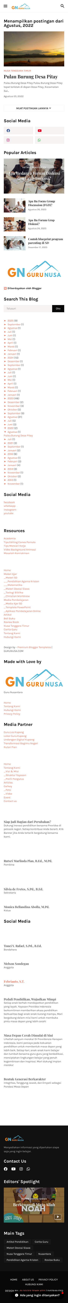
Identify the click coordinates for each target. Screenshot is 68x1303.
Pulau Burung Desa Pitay (31, 76)
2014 (10, 469)
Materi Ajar (10, 574)
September (14, 324)
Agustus (12, 328)
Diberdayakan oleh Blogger (25, 288)
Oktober (12, 409)
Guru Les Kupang (14, 732)
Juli (10, 331)
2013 (10, 480)
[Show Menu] (5, 6)
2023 (11, 398)
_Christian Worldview (17, 596)
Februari (12, 350)
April (10, 342)
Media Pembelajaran (16, 600)
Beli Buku (9, 618)
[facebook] (18, 130)
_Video (8, 793)
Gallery (8, 786)
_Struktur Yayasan (15, 775)
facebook (9, 502)
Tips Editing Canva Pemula (20, 542)
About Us (28, 1279)
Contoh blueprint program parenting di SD (45, 241)
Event (7, 797)
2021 (10, 443)
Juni (10, 335)
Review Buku (52, 1260)
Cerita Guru (10, 629)
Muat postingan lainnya (32, 108)
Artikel (8, 614)
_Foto (7, 790)
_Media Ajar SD (13, 603)
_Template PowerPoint (17, 607)
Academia (10, 538)
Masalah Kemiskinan (16, 553)
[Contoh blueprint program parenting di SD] (15, 243)
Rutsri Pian (10, 747)
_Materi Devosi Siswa (16, 588)
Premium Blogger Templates (34, 647)
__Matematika (13, 585)
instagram (10, 509)
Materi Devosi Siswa (18, 1247)
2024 (11, 357)
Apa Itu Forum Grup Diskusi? (41, 222)
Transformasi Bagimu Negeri (21, 743)
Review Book (11, 622)
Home (7, 570)
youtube (8, 513)
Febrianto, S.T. (14, 981)
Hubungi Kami (12, 637)
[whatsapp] (49, 140)
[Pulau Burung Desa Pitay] (34, 48)
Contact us (10, 801)
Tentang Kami (12, 633)
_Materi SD (10, 577)
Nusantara (44, 1254)
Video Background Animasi (20, 549)
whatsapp (9, 506)
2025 (11, 320)
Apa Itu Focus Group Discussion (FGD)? (41, 203)
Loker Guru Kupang (15, 736)
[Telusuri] (63, 6)
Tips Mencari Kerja (15, 545)
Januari (12, 354)
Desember (13, 361)
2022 (11, 428)
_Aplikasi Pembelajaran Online (22, 611)
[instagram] (18, 140)
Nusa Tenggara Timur (16, 625)
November (14, 406)
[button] (37, 1295)
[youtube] (49, 130)
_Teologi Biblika (13, 592)
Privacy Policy (12, 713)
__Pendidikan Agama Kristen (21, 581)
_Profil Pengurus (14, 779)
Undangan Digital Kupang (19, 739)
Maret (11, 346)
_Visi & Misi (11, 771)
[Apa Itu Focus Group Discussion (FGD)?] (15, 205)
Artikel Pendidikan (17, 1241)
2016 (10, 454)
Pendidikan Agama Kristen (22, 1260)
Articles (8, 782)
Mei (10, 339)
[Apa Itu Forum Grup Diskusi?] (15, 224)
